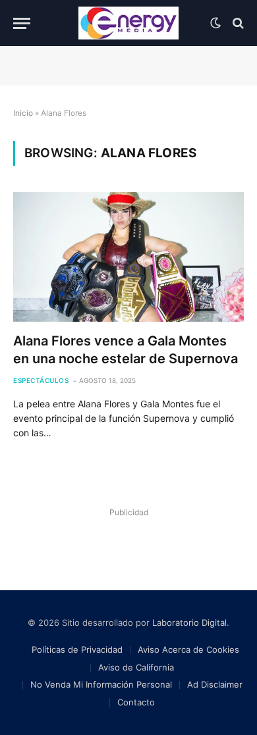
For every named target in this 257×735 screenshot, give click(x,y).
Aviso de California (136, 667)
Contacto (136, 702)
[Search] (237, 23)
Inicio (23, 113)
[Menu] (21, 23)
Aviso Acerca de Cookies (188, 649)
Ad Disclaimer (215, 684)
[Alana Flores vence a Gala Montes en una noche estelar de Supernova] (128, 257)
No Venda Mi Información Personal (101, 684)
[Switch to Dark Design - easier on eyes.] (215, 23)
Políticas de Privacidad (77, 649)
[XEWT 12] (128, 23)
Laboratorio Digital (189, 622)
